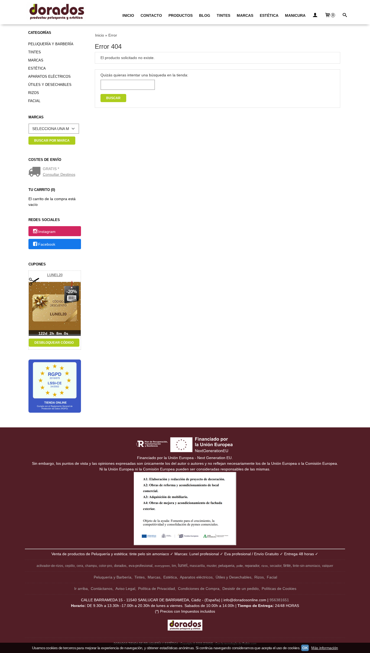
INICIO (128, 15)
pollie (239, 565)
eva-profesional (140, 566)
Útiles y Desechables (50, 85)
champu (91, 566)
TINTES (223, 15)
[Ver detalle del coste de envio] (35, 172)
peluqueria (226, 566)
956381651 (279, 600)
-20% (71, 291)
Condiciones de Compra (198, 588)
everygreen (162, 565)
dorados (120, 566)
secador (275, 566)
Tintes (34, 52)
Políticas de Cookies (279, 588)
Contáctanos (101, 588)
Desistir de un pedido (240, 588)
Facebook (46, 244)
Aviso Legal (125, 588)
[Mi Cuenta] (315, 15)
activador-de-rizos (50, 566)
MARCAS (245, 15)
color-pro (105, 566)
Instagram (47, 231)
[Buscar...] (344, 15)
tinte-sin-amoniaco (306, 566)
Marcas (35, 60)
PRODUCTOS (180, 15)
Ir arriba (81, 588)
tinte (287, 565)
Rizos (33, 93)
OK (305, 648)
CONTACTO (151, 15)
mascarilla (197, 566)
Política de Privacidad (156, 588)
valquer (327, 566)
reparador (252, 566)
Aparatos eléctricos (49, 76)
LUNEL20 (55, 275)
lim (174, 566)
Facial (34, 101)
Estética (37, 68)
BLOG (204, 15)
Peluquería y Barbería (50, 44)
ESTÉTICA (269, 15)
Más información (324, 648)
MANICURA (295, 15)
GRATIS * (51, 169)
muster (211, 566)
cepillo (70, 566)
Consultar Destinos (59, 174)
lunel (182, 565)
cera (80, 566)
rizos (264, 565)
